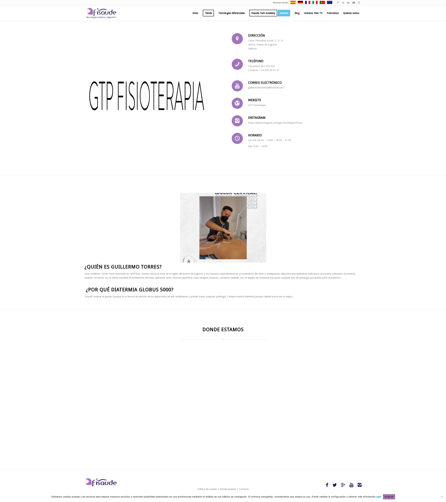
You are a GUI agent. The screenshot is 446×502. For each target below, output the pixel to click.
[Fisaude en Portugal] (321, 3)
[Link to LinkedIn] (348, 2)
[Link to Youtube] (353, 2)
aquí (378, 496)
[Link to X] (343, 2)
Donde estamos (228, 489)
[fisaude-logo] (101, 13)
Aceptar (389, 496)
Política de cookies (207, 489)
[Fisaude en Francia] (306, 3)
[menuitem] (195, 13)
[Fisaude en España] (292, 3)
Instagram (257, 117)
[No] (441, 497)
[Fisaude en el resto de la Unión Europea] (328, 3)
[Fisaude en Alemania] (299, 3)
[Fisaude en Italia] (314, 3)
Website (254, 100)
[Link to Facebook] (337, 2)
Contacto (244, 489)
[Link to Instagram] (359, 2)
